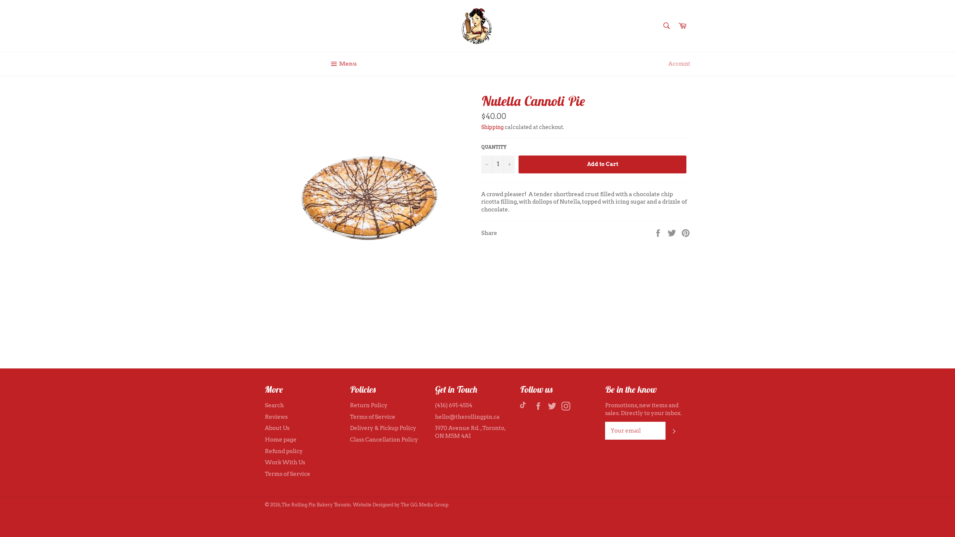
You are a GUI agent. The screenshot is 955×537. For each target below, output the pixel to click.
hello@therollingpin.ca (467, 417)
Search (274, 405)
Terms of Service (287, 474)
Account (679, 64)
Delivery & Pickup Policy (383, 428)
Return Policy (369, 405)
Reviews (276, 417)
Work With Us (285, 462)
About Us (277, 428)
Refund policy (284, 451)
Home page (281, 439)
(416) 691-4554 (453, 405)
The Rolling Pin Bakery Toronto (316, 505)
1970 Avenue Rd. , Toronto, (470, 428)
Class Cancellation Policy (384, 439)
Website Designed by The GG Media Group (400, 505)
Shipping (492, 127)
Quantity (494, 147)
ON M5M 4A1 (453, 436)
